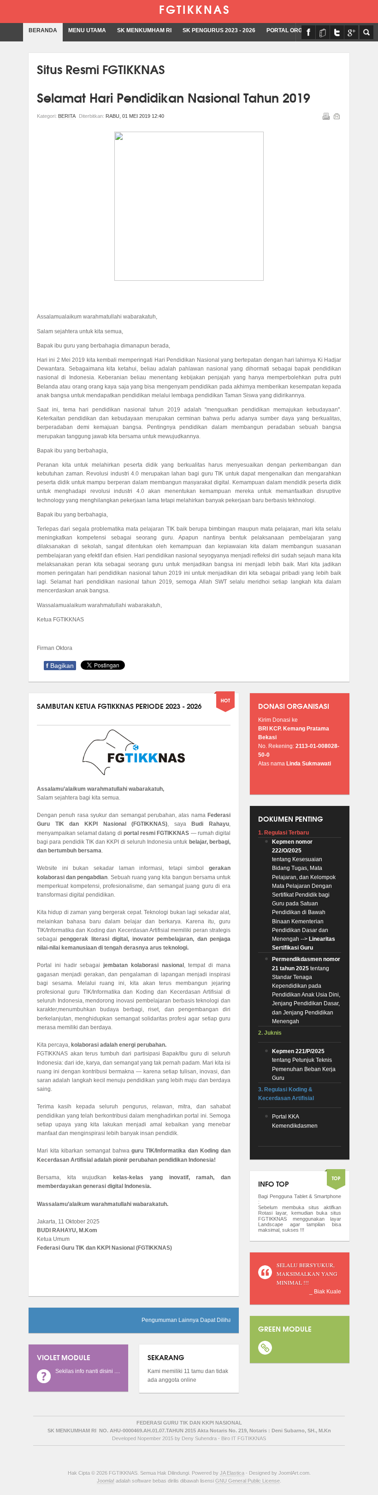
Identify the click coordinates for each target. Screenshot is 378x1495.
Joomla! (105, 1480)
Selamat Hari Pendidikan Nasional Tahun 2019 (173, 96)
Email (336, 116)
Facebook (308, 32)
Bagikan (60, 665)
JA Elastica (232, 1473)
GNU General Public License (247, 1480)
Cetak (326, 116)
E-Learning (323, 32)
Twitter (337, 32)
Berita (66, 116)
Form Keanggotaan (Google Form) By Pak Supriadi (351, 32)
